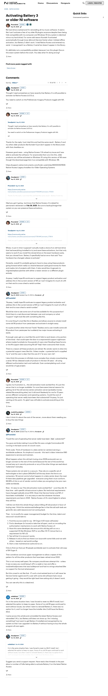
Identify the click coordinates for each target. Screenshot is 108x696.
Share (8, 57)
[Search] (83, 3)
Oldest (14, 83)
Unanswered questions (88, 17)
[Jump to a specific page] (65, 82)
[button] (8, 25)
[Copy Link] (21, 27)
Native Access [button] (11, 68)
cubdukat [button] (14, 596)
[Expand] (36, 198)
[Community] (14, 3)
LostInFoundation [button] (17, 412)
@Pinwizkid (10, 298)
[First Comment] (30, 25)
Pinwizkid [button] (14, 24)
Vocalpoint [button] (15, 88)
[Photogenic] (27, 25)
